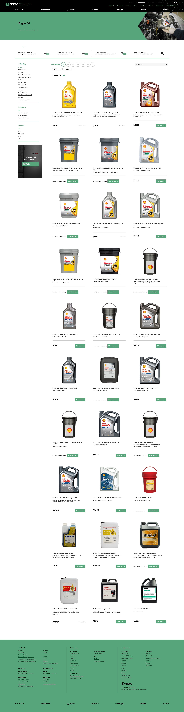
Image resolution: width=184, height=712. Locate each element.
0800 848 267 (172, 5)
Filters (71, 668)
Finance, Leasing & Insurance (26, 657)
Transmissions (74, 663)
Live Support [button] (138, 2)
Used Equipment (98, 653)
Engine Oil (21, 67)
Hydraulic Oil (22, 79)
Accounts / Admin (23, 681)
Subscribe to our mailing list (50, 663)
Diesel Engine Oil (23, 113)
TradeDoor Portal (160, 2)
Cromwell (148, 660)
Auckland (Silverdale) (127, 655)
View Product (72, 181)
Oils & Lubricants (74, 665)
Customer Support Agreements (27, 661)
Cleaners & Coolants (24, 100)
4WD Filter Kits (22, 92)
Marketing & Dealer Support (26, 686)
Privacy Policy (143, 689)
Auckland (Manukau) (127, 658)
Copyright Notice (126, 689)
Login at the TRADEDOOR (26, 164)
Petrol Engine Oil (23, 115)
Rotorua (123, 665)
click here (30, 673)
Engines (72, 658)
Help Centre (46, 679)
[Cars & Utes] (68, 64)
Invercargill (149, 665)
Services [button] (128, 5)
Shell (19, 136)
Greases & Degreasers (24, 77)
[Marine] (78, 64)
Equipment (73, 655)
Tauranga (123, 660)
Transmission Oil (22, 87)
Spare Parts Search (99, 661)
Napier (123, 672)
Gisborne (123, 670)
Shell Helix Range (23, 118)
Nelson (148, 653)
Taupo (123, 668)
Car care (20, 90)
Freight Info (46, 681)
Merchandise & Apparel (25, 95)
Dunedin (148, 663)
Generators (73, 660)
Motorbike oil (22, 85)
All (19, 110)
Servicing (21, 652)
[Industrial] (73, 64)
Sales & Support (22, 654)
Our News (45, 650)
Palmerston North (126, 677)
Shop (135, 5)
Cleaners (20, 72)
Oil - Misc (21, 133)
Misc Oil (20, 97)
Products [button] (120, 5)
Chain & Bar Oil (22, 69)
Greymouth (149, 655)
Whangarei (124, 653)
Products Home (74, 653)
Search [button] (152, 2)
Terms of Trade (135, 689)
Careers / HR (21, 684)
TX (19, 138)
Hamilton (124, 663)
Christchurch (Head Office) (153, 658)
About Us (21, 650)
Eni (19, 131)
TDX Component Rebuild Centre (27, 659)
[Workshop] (92, 64)
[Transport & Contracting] (88, 64)
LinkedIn (45, 661)
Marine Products (23, 82)
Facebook (45, 656)
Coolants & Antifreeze (24, 74)
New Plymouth (125, 675)
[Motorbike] (83, 64)
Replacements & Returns (49, 684)
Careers (151, 5)
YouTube (45, 658)
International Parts (23, 679)
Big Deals (111, 5)
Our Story (143, 5)
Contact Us (159, 5)
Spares (72, 670)
